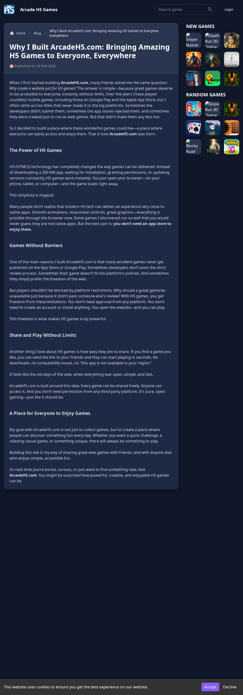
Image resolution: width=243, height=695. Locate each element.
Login (229, 9)
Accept (210, 687)
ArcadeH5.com (74, 82)
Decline (229, 687)
